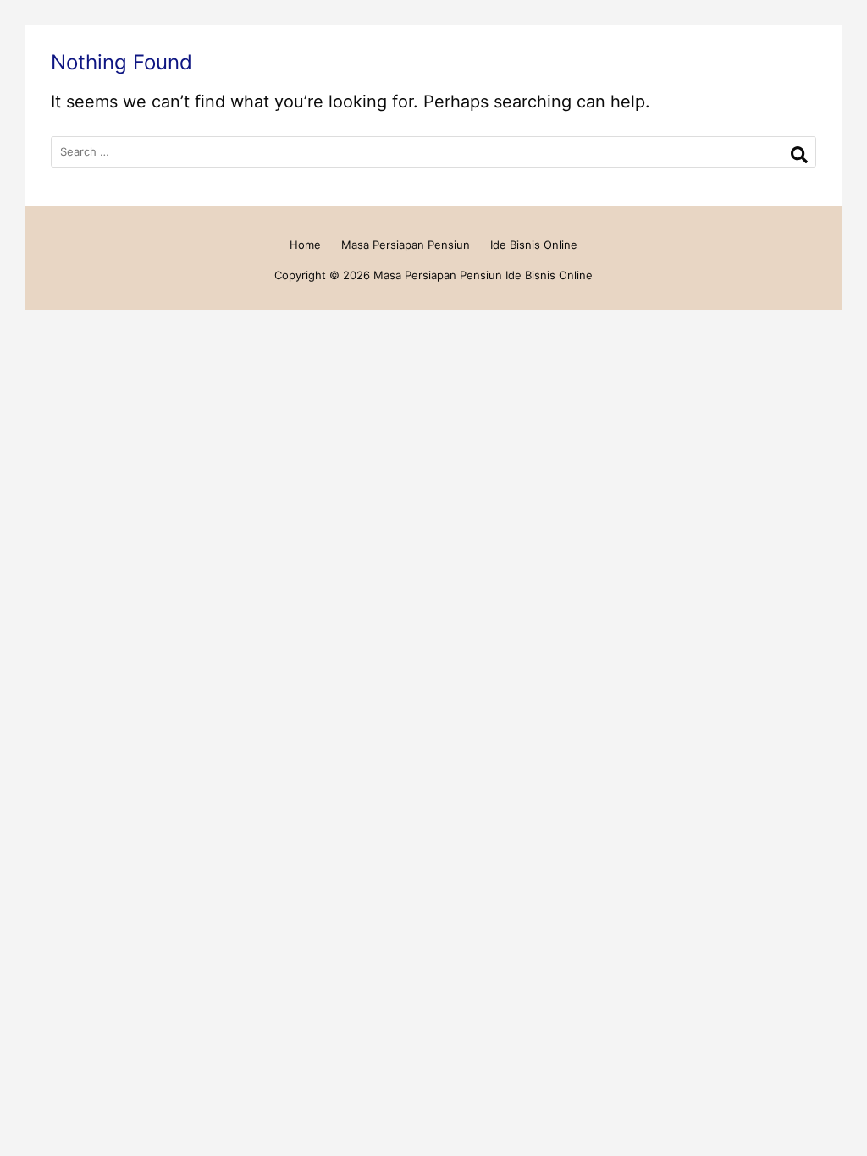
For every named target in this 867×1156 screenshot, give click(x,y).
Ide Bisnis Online (533, 244)
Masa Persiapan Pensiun (405, 244)
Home (305, 244)
